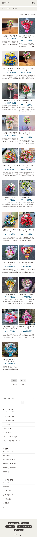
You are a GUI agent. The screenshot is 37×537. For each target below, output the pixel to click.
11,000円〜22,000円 (9, 464)
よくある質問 (7, 491)
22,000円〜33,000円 (9, 468)
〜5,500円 (6, 455)
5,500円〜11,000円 (12, 8)
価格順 (27, 14)
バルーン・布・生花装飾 (10, 437)
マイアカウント (8, 499)
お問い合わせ (18, 530)
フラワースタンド (8, 416)
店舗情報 (6, 487)
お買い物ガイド (8, 495)
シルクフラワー (8, 433)
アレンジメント (8, 424)
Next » (23, 380)
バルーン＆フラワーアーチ (11, 441)
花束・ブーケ (7, 429)
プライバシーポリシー (24, 526)
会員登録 (6, 503)
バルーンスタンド (8, 420)
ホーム (3, 8)
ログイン (6, 507)
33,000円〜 (6, 472)
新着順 (33, 14)
